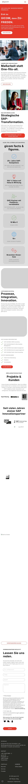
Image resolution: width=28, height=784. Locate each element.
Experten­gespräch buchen (14, 643)
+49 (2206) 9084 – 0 (6, 753)
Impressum (10, 781)
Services (3, 769)
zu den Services (7, 366)
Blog (17, 779)
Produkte (3, 771)
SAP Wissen (12, 779)
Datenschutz (17, 781)
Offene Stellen (18, 766)
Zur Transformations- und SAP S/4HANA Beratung (13, 135)
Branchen (3, 766)
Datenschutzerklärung (20, 708)
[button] (2, 781)
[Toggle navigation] (25, 2)
